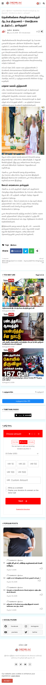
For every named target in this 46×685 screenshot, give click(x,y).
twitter (34, 632)
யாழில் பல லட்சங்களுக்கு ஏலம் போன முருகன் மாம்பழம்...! (24, 578)
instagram (35, 626)
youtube (15, 632)
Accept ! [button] (7, 681)
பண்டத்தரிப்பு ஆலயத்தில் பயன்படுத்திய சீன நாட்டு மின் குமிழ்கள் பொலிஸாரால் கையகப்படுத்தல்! (22, 343)
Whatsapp (31, 250)
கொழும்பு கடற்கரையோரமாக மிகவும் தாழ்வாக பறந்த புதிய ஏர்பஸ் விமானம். (24, 591)
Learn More (15, 676)
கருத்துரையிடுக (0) (23, 401)
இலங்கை (9, 11)
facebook (14, 626)
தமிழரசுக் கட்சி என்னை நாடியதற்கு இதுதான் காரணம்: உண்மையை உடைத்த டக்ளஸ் (23, 605)
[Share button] (37, 250)
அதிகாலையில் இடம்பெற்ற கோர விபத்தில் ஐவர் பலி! (18, 308)
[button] (44, 3)
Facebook (17, 251)
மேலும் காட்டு (40, 275)
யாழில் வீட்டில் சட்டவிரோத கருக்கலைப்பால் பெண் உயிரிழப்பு (24, 564)
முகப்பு (4, 11)
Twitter (25, 250)
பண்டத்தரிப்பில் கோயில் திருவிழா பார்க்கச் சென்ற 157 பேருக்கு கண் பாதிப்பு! (22, 379)
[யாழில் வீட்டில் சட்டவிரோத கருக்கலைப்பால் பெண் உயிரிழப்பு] (23, 542)
